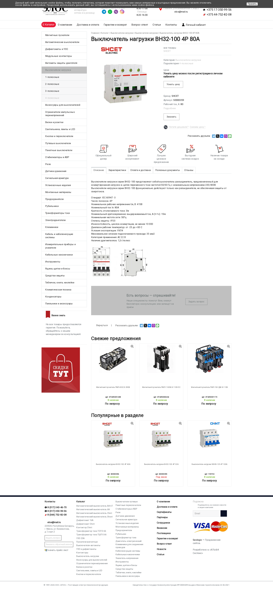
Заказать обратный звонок (59, 544)
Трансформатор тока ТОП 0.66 (91, 531)
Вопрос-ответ (140, 24)
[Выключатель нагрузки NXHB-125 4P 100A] (209, 436)
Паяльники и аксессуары (59, 303)
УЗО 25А (80, 538)
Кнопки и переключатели (59, 136)
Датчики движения (55, 171)
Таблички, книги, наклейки (59, 282)
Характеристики (117, 170)
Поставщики (164, 533)
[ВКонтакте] (221, 136)
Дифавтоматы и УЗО (56, 49)
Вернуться (102, 325)
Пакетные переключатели (128, 505)
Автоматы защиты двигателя (61, 63)
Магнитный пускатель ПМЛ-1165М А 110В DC (161, 387)
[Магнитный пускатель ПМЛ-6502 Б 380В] (113, 359)
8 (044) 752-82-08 (57, 514)
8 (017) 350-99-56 (57, 511)
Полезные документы (167, 170)
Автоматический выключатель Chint (94, 513)
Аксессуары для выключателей (62, 105)
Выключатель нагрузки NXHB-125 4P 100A (209, 464)
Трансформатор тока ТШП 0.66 (91, 534)
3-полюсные (52, 91)
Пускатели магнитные (87, 542)
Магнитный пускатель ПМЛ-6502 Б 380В (113, 387)
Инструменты (52, 261)
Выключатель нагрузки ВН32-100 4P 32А (161, 464)
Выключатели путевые (127, 501)
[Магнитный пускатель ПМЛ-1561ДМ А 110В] (209, 359)
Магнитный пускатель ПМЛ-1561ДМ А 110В (209, 387)
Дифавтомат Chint (85, 524)
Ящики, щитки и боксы (57, 268)
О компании (163, 501)
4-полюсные (186, 63)
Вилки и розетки (54, 122)
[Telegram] (213, 136)
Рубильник (121, 534)
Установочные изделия (58, 185)
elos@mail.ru (181, 11)
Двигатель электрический (128, 541)
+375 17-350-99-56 (219, 9)
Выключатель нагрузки (87, 556)
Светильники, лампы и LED (60, 129)
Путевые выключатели (58, 143)
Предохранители (54, 199)
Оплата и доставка (140, 170)
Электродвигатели (55, 220)
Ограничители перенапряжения (92, 563)
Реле (48, 164)
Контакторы (82, 552)
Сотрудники (163, 522)
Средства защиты (55, 275)
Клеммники (51, 227)
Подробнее (170, 108)
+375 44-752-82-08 (219, 14)
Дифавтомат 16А (84, 520)
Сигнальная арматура (57, 178)
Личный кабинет (196, 24)
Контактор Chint (84, 527)
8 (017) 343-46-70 (57, 507)
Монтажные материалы (58, 192)
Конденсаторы (53, 296)
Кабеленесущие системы (128, 551)
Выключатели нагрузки (188, 60)
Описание (98, 170)
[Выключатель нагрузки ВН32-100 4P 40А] (113, 436)
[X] (217, 136)
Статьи (157, 24)
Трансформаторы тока (57, 213)
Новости (161, 549)
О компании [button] (65, 24)
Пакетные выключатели (58, 150)
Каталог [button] (49, 24)
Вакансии (162, 528)
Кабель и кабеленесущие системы (59, 236)
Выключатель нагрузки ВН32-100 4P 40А (113, 464)
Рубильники (52, 206)
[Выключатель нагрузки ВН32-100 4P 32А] (161, 436)
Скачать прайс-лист (57, 550)
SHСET (167, 51)
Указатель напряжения (127, 558)
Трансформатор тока (126, 537)
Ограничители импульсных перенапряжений (60, 114)
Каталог (80, 501)
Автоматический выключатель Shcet (94, 517)
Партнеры (162, 517)
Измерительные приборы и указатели (60, 246)
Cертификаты (164, 512)
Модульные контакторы (58, 56)
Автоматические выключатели (62, 42)
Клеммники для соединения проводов (129, 545)
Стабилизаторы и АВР (57, 157)
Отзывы (188, 170)
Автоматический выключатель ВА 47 (94, 506)
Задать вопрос (196, 301)
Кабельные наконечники (59, 254)
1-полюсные (52, 77)
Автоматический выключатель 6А (93, 509)
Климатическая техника (58, 289)
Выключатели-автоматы (88, 545)
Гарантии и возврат (115, 24)
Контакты (171, 24)
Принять (252, 4)
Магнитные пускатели (57, 35)
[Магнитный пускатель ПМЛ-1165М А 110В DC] (161, 359)
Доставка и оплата (88, 24)
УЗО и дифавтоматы (86, 549)
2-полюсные (52, 84)
